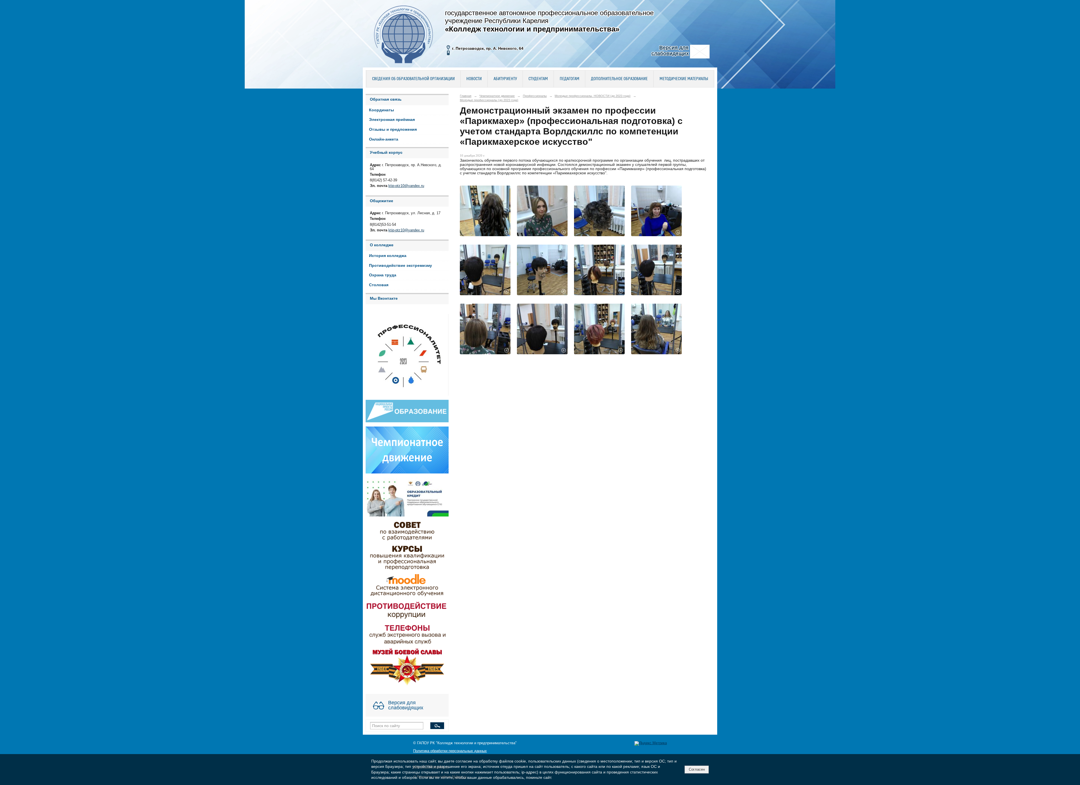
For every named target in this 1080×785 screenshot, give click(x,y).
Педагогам (569, 79)
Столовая (378, 285)
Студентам (538, 79)
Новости (474, 79)
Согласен (697, 769)
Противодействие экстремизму (400, 265)
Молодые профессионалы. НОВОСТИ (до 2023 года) (593, 96)
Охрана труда (382, 275)
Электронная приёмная (392, 120)
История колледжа (387, 256)
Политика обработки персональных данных (450, 751)
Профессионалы (535, 96)
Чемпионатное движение (497, 96)
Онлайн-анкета (383, 139)
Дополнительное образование (619, 79)
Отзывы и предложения (393, 129)
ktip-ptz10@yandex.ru (406, 186)
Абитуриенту (505, 79)
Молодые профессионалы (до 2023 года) (489, 100)
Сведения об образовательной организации (413, 79)
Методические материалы (684, 79)
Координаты (381, 110)
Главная (465, 96)
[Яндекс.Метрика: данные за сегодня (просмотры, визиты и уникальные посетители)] (650, 743)
